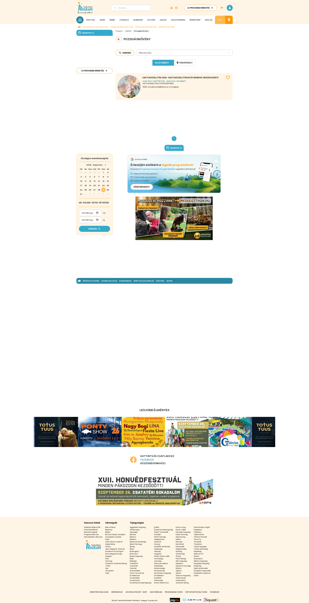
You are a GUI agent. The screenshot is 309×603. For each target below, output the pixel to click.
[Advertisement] (174, 116)
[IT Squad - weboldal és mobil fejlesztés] (211, 600)
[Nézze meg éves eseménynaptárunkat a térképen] (229, 20)
